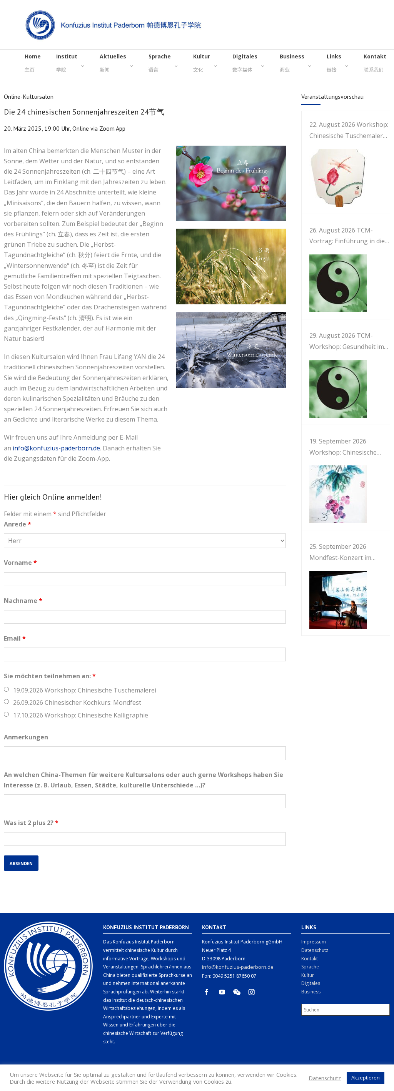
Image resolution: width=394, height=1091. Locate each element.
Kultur (307, 975)
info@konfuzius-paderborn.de (56, 448)
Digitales (310, 983)
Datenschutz (314, 950)
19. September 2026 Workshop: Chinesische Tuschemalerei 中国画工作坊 (346, 447)
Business (311, 991)
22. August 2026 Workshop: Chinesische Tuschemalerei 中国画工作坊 (348, 130)
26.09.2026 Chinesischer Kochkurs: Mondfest (77, 702)
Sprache (310, 966)
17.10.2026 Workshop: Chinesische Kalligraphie (80, 715)
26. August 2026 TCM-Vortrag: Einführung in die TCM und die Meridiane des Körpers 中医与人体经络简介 (349, 236)
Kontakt (309, 958)
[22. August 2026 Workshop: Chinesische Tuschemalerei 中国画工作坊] (334, 178)
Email (15, 638)
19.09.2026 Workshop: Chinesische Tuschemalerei (84, 690)
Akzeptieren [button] (365, 1077)
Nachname (23, 600)
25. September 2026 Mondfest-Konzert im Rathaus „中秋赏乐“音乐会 (346, 552)
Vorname (20, 562)
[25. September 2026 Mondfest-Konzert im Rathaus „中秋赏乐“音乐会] (334, 600)
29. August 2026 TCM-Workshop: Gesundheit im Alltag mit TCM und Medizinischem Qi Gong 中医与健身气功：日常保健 (347, 341)
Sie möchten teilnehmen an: (50, 676)
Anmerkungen (26, 737)
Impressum (313, 941)
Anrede (17, 524)
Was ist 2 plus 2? (31, 823)
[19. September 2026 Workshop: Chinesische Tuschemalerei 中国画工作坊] (334, 494)
